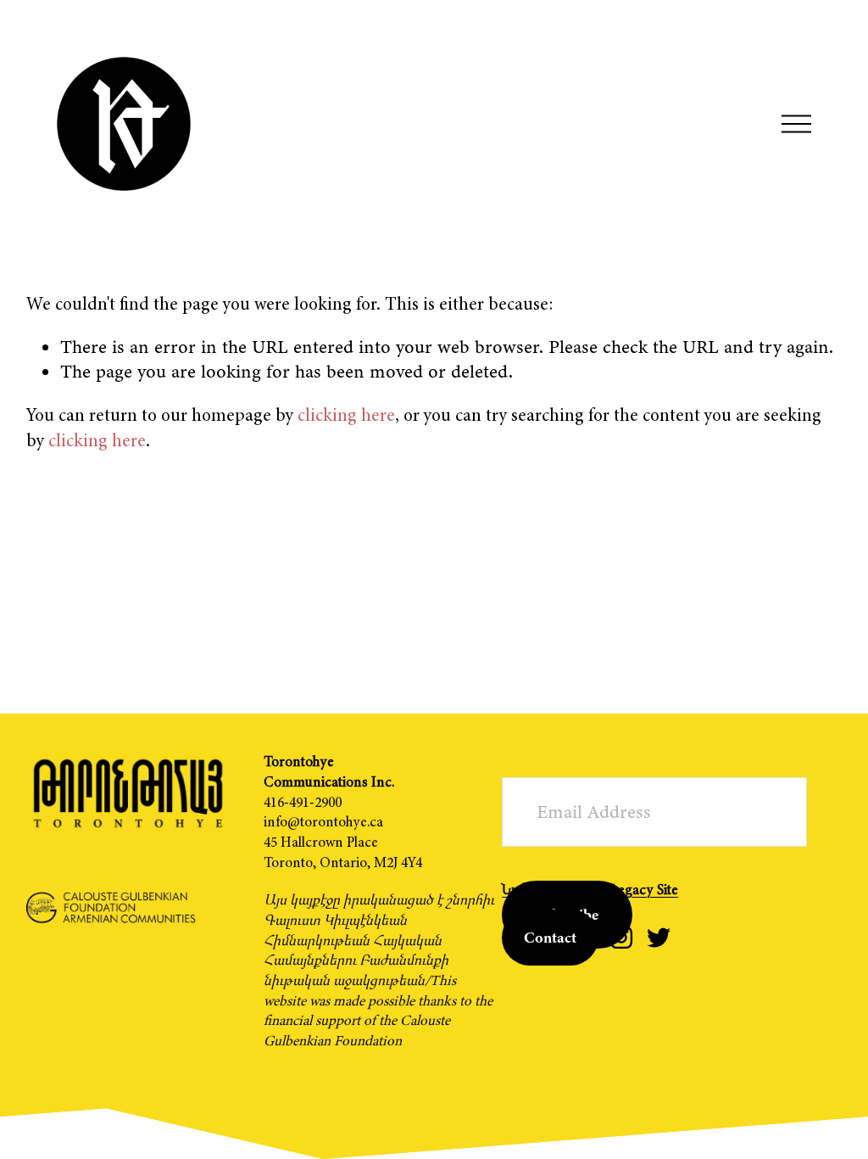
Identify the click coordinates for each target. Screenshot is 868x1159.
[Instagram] (621, 937)
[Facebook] (584, 937)
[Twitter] (658, 937)
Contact (550, 938)
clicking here (346, 415)
